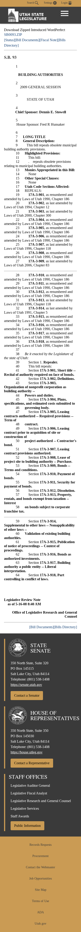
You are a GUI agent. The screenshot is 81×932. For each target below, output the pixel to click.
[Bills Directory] (65, 627)
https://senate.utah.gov (26, 685)
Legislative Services (25, 808)
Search (31, 2)
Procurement (40, 856)
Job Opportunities (40, 878)
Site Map (40, 889)
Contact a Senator (26, 695)
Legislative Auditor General (30, 785)
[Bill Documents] (27, 40)
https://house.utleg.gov (27, 752)
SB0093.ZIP (13, 34)
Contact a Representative (32, 763)
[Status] (9, 40)
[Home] (27, 15)
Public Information (27, 826)
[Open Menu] (64, 13)
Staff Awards (20, 816)
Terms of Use (40, 901)
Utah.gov (40, 923)
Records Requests (40, 844)
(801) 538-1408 (38, 679)
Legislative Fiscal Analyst (29, 793)
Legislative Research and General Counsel (41, 801)
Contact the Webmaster (40, 867)
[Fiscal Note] (48, 40)
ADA (40, 912)
